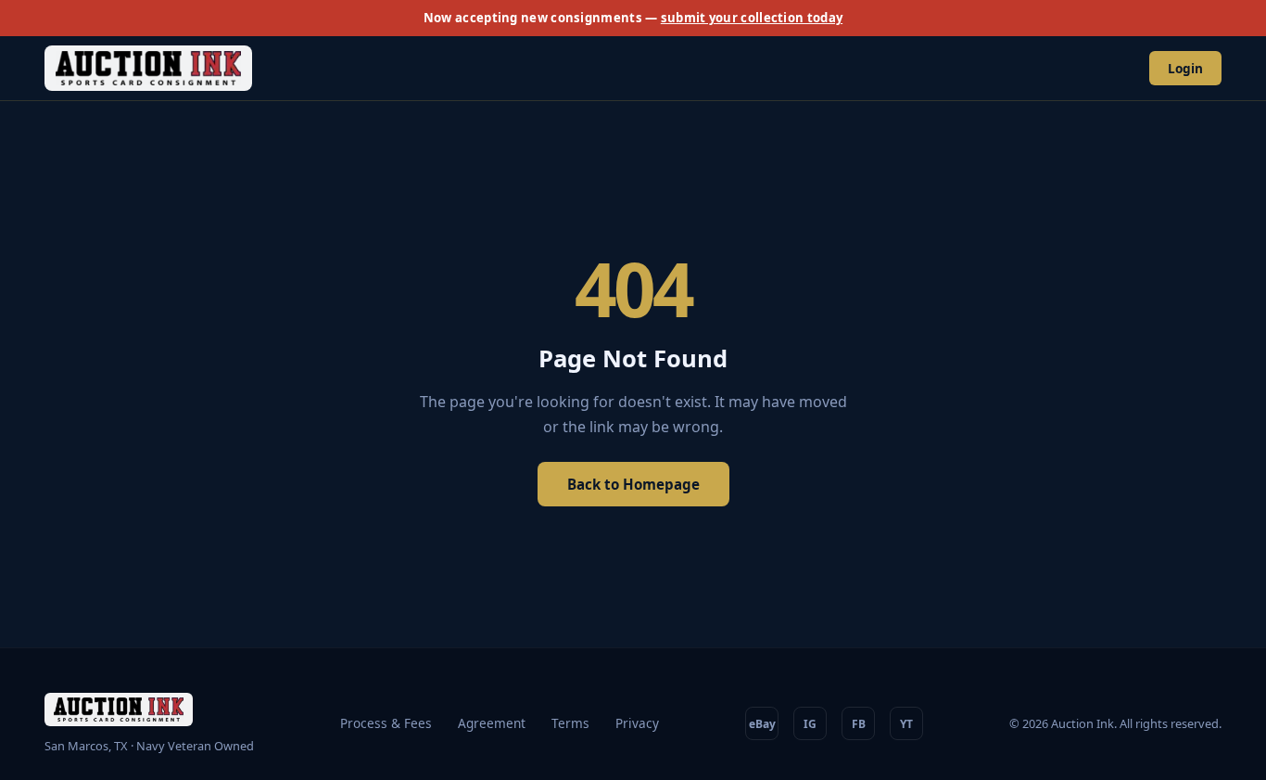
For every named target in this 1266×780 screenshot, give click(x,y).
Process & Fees (386, 723)
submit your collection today (751, 17)
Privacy (637, 723)
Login (1185, 68)
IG (810, 724)
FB (859, 724)
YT (906, 724)
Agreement (491, 723)
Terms (570, 723)
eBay (762, 724)
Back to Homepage (633, 484)
